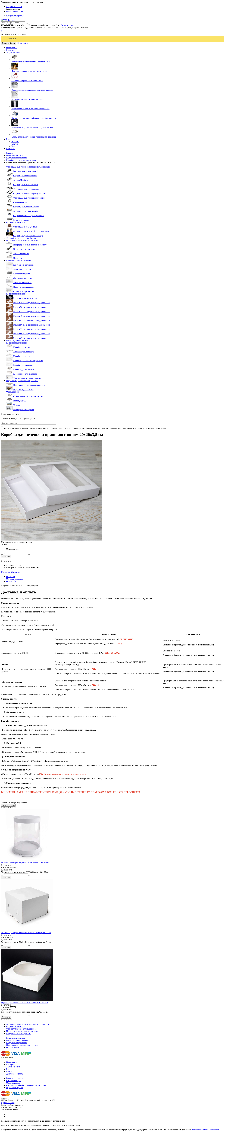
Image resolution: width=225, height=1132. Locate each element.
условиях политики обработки (205, 1130)
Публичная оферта (14, 1088)
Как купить (11, 1064)
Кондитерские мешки (15, 294)
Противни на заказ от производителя (27, 99)
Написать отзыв (8, 805)
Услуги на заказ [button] (13, 52)
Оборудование (12, 392)
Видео (14, 146)
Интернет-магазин (14, 155)
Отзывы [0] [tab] (11, 581)
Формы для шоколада (15, 222)
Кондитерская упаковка (16, 158)
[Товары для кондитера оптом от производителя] (8, 20)
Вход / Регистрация (14, 16)
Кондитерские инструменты (18, 260)
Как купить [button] (11, 50)
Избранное (6, 572)
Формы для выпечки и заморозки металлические (28, 167)
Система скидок (13, 1080)
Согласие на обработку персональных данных (26, 1085)
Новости (15, 141)
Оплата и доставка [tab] (14, 579)
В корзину (6, 556)
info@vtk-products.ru (15, 11)
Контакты (10, 1071)
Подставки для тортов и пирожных (22, 381)
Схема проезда (67, 25)
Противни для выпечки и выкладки (22, 240)
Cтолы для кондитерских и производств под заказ (33, 137)
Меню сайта (22, 43)
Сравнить (15, 572)
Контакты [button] (10, 148)
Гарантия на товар (14, 1078)
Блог (8, 1069)
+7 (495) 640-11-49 (14, 6)
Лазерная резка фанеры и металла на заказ (30, 71)
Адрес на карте (7, 1102)
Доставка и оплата (14, 1074)
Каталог (12, 39)
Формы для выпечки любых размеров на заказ (32, 90)
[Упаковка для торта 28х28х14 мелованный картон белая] (27, 930)
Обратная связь (13, 1083)
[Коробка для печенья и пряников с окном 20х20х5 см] (27, 1000)
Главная (9, 153)
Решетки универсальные (17, 340)
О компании (11, 1062)
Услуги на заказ (13, 1067)
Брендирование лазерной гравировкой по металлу (33, 118)
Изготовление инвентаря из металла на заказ (31, 62)
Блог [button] (8, 139)
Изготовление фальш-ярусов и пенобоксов (30, 109)
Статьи (14, 144)
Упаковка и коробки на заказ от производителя (32, 127)
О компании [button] (11, 48)
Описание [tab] (10, 576)
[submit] (2, 426)
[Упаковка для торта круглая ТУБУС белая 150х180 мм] (27, 860)
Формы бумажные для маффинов (21, 238)
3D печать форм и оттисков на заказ (27, 80)
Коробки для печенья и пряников (21, 160)
